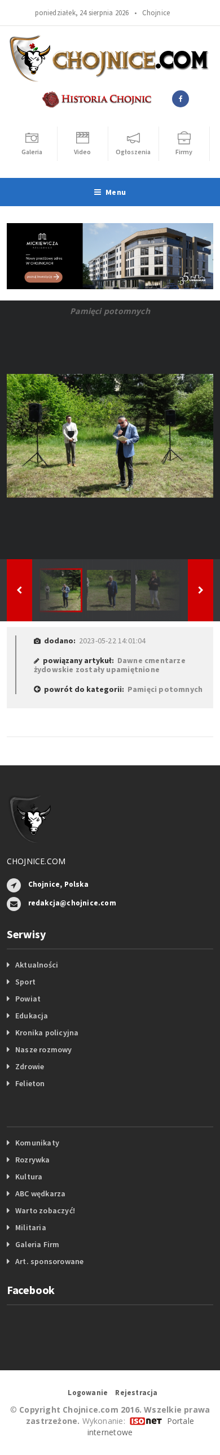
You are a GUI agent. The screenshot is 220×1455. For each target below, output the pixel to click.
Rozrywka (32, 1160)
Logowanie (88, 1392)
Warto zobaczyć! (45, 1210)
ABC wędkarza (40, 1193)
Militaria (30, 1227)
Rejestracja (136, 1392)
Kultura (28, 1176)
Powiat (28, 999)
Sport (25, 982)
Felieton (30, 1083)
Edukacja (32, 1015)
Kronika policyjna (47, 1032)
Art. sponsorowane (49, 1261)
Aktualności (36, 965)
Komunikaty (37, 1143)
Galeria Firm (37, 1244)
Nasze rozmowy (43, 1049)
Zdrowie (29, 1066)
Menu (115, 192)
